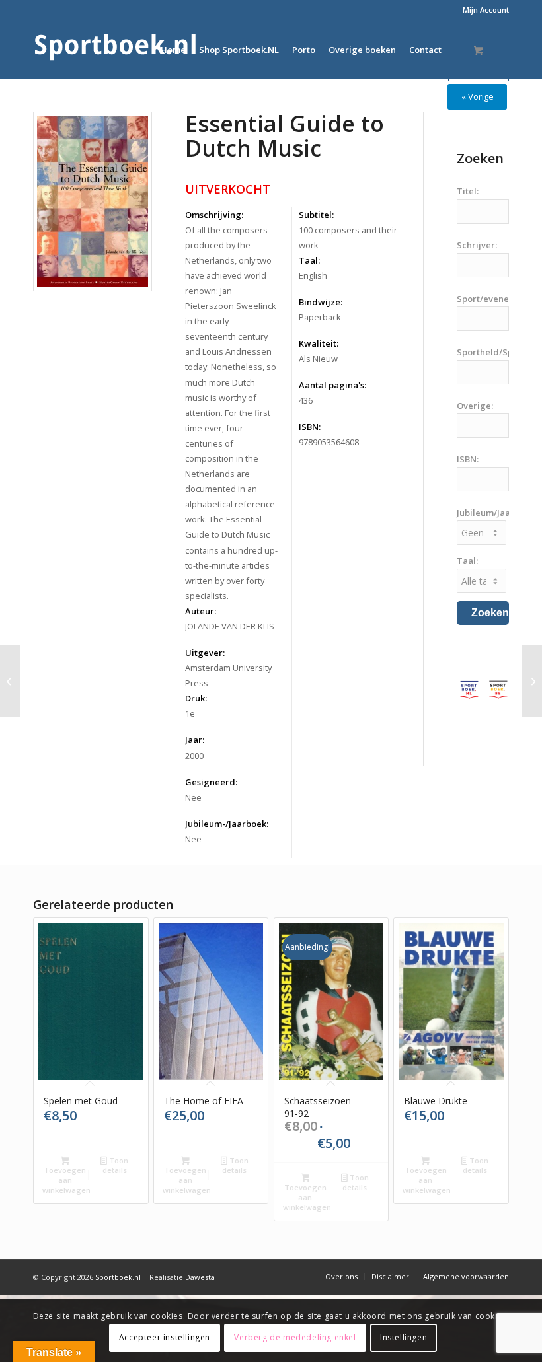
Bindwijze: (320, 302)
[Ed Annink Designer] (10, 681)
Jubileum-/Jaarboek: (226, 824)
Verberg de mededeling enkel (295, 1337)
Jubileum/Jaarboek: (497, 513)
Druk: (196, 698)
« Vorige (477, 96)
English (313, 275)
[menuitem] (482, 10)
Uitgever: (205, 653)
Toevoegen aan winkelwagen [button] (66, 1180)
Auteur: (200, 611)
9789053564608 (329, 442)
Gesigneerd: (211, 782)
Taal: (309, 260)
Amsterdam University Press (228, 675)
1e (190, 713)
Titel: (468, 191)
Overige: (475, 406)
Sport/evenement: (495, 299)
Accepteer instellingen (164, 1337)
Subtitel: (316, 215)
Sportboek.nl (118, 1277)
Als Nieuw (318, 359)
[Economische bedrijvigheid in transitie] (532, 681)
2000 (194, 756)
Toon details (115, 1165)
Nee (193, 797)
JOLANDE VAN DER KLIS (229, 626)
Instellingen (403, 1337)
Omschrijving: (214, 215)
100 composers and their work (348, 237)
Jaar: (194, 740)
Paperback (320, 317)
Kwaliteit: (318, 343)
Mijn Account (486, 10)
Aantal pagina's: (332, 385)
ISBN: (310, 427)
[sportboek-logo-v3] (115, 49)
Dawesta (200, 1277)
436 (306, 400)
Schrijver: (477, 245)
